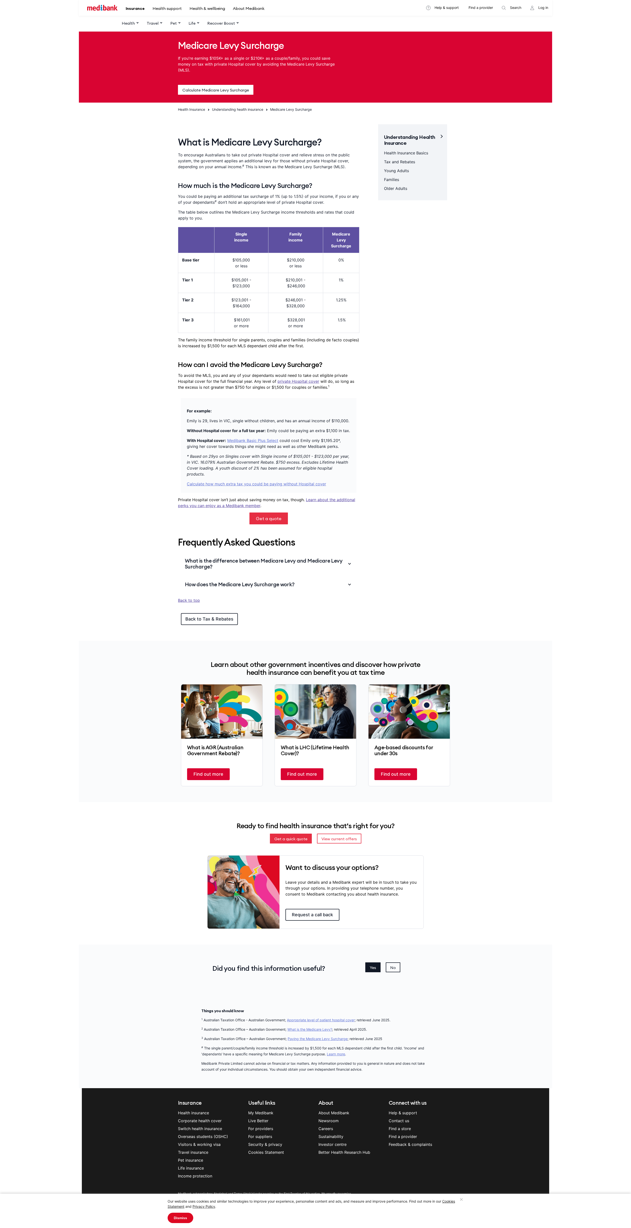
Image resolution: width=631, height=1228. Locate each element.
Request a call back (312, 914)
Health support (167, 8)
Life (192, 23)
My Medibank (260, 1112)
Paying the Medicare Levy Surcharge (318, 1039)
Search (515, 7)
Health (128, 23)
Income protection (195, 1175)
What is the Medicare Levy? (309, 1029)
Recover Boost (221, 23)
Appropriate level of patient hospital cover (321, 1020)
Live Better (258, 1120)
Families (391, 179)
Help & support (447, 7)
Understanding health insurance (237, 109)
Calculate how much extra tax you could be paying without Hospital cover (256, 483)
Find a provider (481, 7)
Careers (325, 1128)
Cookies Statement (266, 1152)
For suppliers (260, 1136)
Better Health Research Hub (344, 1152)
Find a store (400, 1128)
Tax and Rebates (399, 161)
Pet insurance (190, 1160)
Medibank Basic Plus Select (252, 440)
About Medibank (248, 8)
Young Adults (396, 170)
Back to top (189, 600)
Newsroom (328, 1120)
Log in (543, 7)
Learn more (336, 1054)
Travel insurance (193, 1152)
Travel (152, 23)
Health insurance (193, 1112)
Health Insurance (191, 109)
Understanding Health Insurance (409, 140)
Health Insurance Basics (406, 152)
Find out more (208, 774)
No (393, 967)
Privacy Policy (204, 1206)
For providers (260, 1128)
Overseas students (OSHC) (203, 1136)
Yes (373, 967)
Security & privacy (265, 1144)
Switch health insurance (200, 1128)
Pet (173, 23)
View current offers (339, 838)
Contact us (399, 1120)
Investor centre (332, 1144)
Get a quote (268, 518)
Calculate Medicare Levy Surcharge (215, 90)
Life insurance (191, 1168)
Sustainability (330, 1136)
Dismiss (180, 1218)
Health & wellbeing (207, 8)
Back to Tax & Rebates (209, 619)
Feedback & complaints (410, 1144)
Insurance (135, 8)
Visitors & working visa (199, 1144)
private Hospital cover (298, 381)
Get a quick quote (290, 838)
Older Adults (395, 188)
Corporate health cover (200, 1120)
